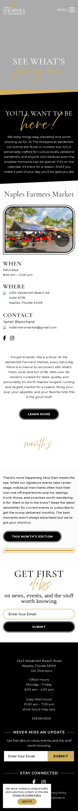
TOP (71, 803)
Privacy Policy (57, 792)
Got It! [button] (27, 801)
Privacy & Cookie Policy (27, 795)
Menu (62, 10)
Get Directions (41, 671)
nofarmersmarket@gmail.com (33, 327)
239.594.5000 (41, 718)
